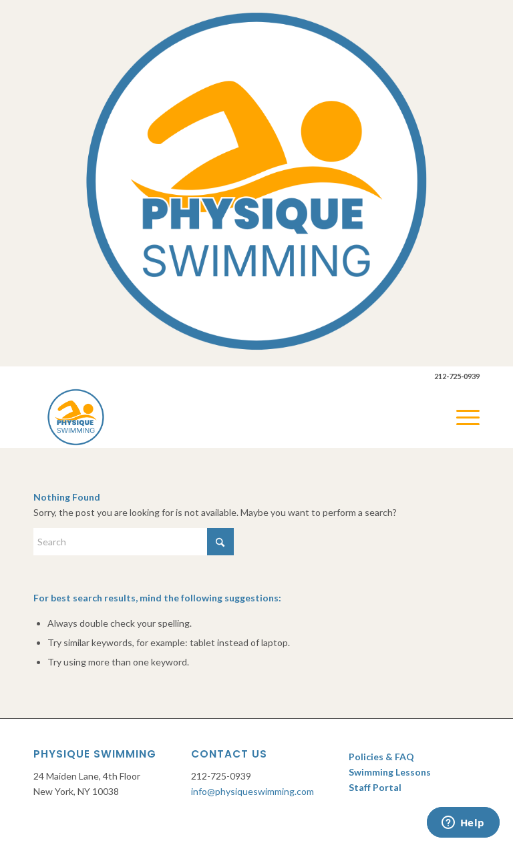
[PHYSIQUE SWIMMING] (75, 417)
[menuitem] (461, 417)
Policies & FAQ (381, 756)
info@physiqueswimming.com (252, 791)
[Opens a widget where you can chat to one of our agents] (463, 823)
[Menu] (461, 417)
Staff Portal (376, 787)
